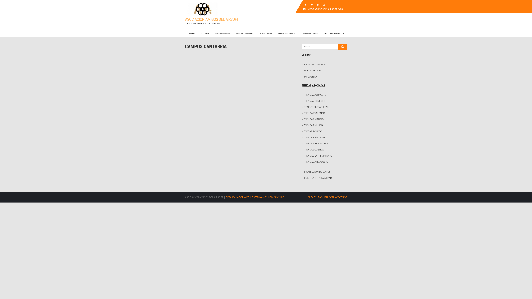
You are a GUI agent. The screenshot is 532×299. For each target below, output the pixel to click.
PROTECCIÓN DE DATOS (317, 171)
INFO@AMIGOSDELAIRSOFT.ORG (325, 9)
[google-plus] (318, 4)
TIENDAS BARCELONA (316, 143)
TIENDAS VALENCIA (314, 113)
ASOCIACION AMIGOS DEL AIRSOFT (212, 19)
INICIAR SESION (312, 70)
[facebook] (306, 4)
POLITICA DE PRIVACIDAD (318, 177)
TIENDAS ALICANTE (315, 137)
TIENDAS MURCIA (313, 125)
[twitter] (312, 4)
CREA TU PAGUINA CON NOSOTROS (327, 197)
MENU (192, 33)
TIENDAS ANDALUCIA (316, 161)
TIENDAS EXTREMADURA (318, 155)
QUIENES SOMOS (223, 33)
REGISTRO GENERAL (315, 64)
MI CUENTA (310, 76)
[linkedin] (324, 4)
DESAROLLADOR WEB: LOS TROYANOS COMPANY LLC (255, 197)
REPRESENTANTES (310, 33)
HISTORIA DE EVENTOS (334, 33)
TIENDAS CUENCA (314, 149)
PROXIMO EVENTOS (244, 33)
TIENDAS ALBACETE (315, 94)
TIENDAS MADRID (314, 119)
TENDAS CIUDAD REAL (316, 107)
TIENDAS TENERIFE (314, 100)
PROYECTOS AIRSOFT (287, 33)
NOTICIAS (205, 33)
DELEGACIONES (265, 33)
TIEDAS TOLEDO (313, 131)
